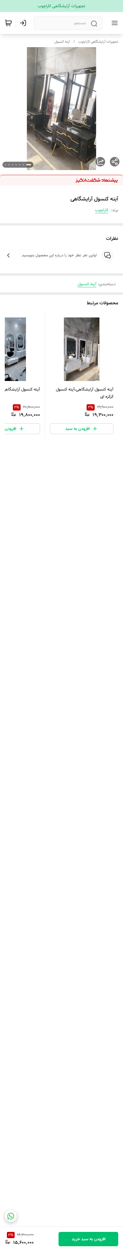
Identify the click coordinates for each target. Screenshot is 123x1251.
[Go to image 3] (19, 164)
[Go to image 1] (28, 164)
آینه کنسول (62, 41)
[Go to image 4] (16, 164)
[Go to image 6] (9, 164)
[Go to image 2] (23, 164)
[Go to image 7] (5, 164)
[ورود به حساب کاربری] (24, 23)
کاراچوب (101, 210)
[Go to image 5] (12, 164)
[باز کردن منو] (113, 23)
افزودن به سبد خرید (88, 1239)
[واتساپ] (11, 1216)
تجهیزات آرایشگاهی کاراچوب (98, 41)
